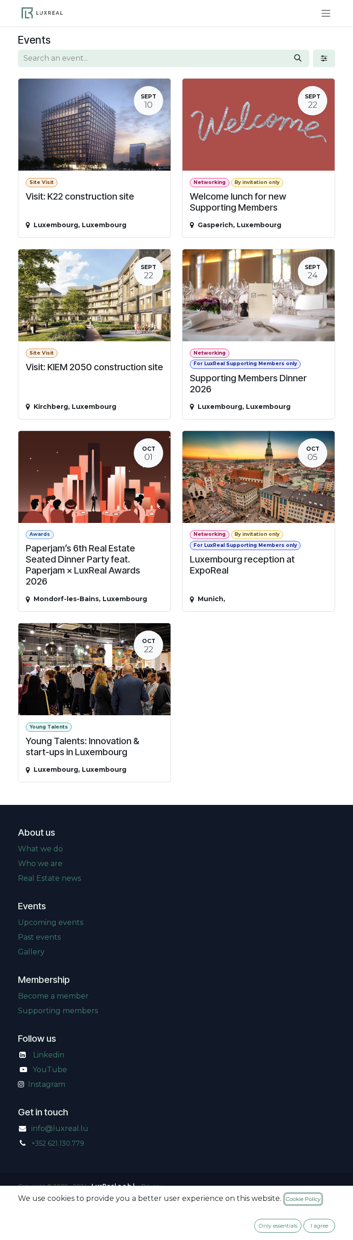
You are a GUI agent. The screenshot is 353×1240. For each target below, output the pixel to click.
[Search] (297, 58)
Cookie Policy (303, 1198)
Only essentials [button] (277, 1225)
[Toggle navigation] (326, 13)
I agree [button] (319, 1225)
